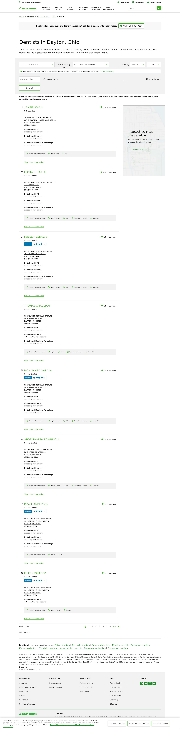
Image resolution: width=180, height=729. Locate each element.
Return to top (24, 632)
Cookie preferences (107, 71)
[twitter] (146, 683)
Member (30, 16)
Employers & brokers (83, 8)
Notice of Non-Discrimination (31, 669)
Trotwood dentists (140, 645)
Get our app (115, 700)
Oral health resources (96, 8)
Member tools (58, 8)
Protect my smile (86, 683)
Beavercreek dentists (95, 648)
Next (115, 626)
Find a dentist (43, 16)
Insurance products (46, 8)
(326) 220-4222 (31, 190)
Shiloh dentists (62, 645)
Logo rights (24, 691)
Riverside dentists (81, 645)
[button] (30, 2)
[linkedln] (150, 683)
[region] (90, 723)
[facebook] (141, 683)
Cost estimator (116, 687)
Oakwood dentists (101, 645)
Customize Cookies (117, 724)
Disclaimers (23, 667)
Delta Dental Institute (27, 687)
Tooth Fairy (84, 691)
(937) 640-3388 (31, 259)
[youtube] (154, 683)
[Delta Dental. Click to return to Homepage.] (28, 8)
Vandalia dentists (48, 648)
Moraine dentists (120, 645)
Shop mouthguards (108, 8)
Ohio (54, 16)
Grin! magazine (86, 687)
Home (21, 16)
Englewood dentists (118, 648)
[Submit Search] (159, 8)
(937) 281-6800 (31, 526)
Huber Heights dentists (70, 648)
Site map (113, 704)
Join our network (117, 691)
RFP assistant (115, 696)
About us (23, 683)
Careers (22, 696)
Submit (29, 88)
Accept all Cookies (161, 724)
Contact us (23, 700)
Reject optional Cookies (139, 724)
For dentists (70, 8)
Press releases (55, 683)
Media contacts (55, 687)
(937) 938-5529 (31, 125)
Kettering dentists (28, 648)
